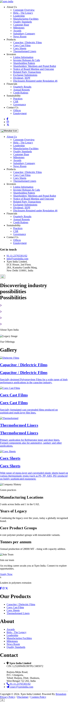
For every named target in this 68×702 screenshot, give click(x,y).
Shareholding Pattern (24, 63)
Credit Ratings (20, 92)
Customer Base (21, 24)
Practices (17, 98)
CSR (15, 101)
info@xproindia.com (17, 258)
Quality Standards (22, 21)
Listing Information (23, 57)
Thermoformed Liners (24, 51)
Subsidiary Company (24, 33)
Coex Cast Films (22, 45)
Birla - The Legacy (23, 12)
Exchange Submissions (25, 75)
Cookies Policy (38, 697)
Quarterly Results (22, 86)
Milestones (18, 27)
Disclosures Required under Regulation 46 (35, 80)
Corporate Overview (24, 10)
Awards (17, 30)
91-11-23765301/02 (17, 255)
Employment (20, 113)
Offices (17, 110)
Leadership (19, 15)
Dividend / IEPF (21, 78)
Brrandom (61, 694)
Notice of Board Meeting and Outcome (33, 69)
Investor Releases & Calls (26, 60)
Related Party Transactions (27, 72)
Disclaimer (22, 697)
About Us (12, 136)
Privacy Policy (7, 697)
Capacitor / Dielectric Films (27, 42)
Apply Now (6, 574)
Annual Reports (21, 89)
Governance (19, 104)
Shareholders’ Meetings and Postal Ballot (34, 66)
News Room (19, 36)
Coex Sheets (19, 48)
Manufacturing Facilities (25, 18)
